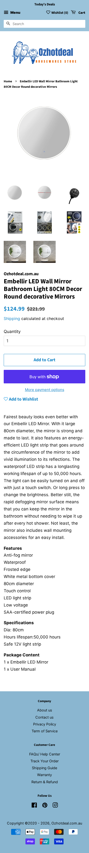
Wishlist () (59, 12)
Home (8, 81)
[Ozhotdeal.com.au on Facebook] (34, 806)
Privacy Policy (44, 724)
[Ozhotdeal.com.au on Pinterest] (44, 806)
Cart (81, 12)
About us (44, 710)
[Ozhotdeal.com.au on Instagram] (55, 806)
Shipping (12, 318)
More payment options (44, 389)
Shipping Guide (44, 768)
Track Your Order (44, 761)
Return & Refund (44, 782)
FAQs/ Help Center (44, 754)
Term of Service (45, 731)
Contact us (44, 717)
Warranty (44, 775)
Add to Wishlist (23, 399)
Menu (15, 12)
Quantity (12, 331)
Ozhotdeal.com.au (66, 823)
